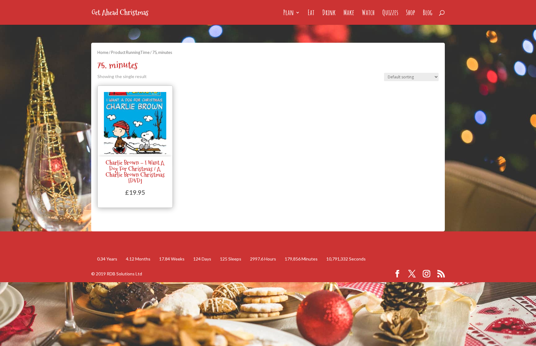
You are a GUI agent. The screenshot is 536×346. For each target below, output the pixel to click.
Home (102, 52)
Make (348, 13)
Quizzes (390, 13)
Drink (329, 13)
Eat (311, 13)
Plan (288, 13)
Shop (410, 13)
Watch (368, 13)
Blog (427, 13)
